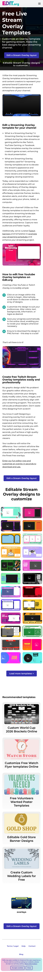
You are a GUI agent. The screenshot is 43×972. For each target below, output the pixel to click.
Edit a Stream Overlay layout (22, 55)
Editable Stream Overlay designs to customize (21, 64)
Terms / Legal (13, 946)
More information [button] (31, 964)
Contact (32, 946)
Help (24, 946)
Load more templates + (21, 673)
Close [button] (29, 968)
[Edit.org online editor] (10, 3)
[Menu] (39, 3)
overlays (21, 912)
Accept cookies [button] (17, 968)
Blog (21, 954)
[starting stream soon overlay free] (21, 903)
